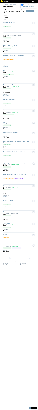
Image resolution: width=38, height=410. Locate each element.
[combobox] (17, 4)
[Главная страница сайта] (2, 1)
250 (25, 258)
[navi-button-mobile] (36, 1)
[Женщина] (33, 34)
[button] (30, 11)
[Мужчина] (33, 23)
